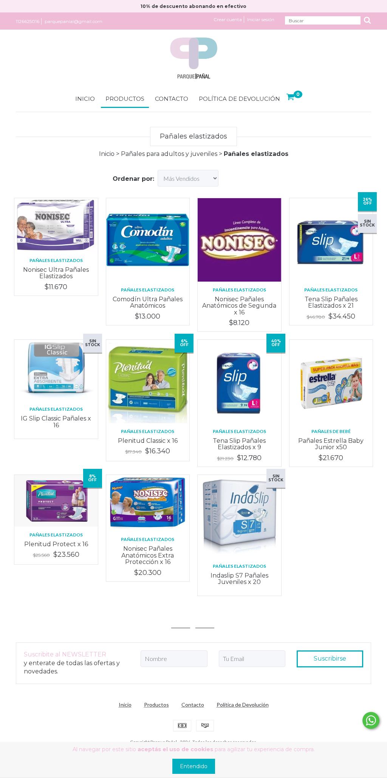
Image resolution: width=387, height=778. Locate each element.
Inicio (85, 98)
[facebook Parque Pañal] (204, 617)
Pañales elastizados (56, 260)
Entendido (193, 766)
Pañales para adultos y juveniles (169, 153)
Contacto (171, 98)
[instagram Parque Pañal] (180, 617)
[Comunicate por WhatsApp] (370, 720)
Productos (124, 98)
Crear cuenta (228, 19)
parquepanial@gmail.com (73, 21)
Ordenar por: (133, 178)
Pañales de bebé (331, 431)
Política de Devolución (239, 98)
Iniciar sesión (260, 19)
